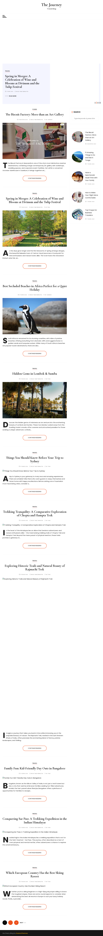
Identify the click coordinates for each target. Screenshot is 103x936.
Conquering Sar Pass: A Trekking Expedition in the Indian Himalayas (35, 820)
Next (21, 923)
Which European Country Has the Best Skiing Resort (35, 874)
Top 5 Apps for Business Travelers (91, 212)
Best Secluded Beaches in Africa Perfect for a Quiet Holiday (25, 78)
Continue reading (34, 178)
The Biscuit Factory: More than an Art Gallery (35, 114)
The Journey (51, 4)
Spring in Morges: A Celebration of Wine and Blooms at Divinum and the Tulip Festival (34, 200)
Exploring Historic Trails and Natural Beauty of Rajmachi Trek (35, 567)
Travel (7, 71)
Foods (34, 109)
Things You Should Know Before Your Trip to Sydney (34, 459)
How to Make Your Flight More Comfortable (91, 195)
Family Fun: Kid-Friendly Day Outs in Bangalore (34, 768)
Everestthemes (22, 933)
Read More (12, 89)
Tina (48, 207)
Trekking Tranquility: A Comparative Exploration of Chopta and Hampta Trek (34, 513)
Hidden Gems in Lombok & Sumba (34, 374)
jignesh (50, 119)
